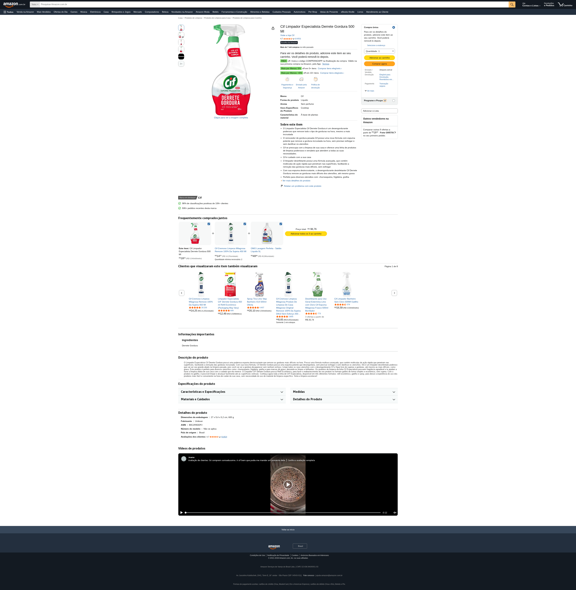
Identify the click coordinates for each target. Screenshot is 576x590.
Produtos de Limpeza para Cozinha (247, 18)
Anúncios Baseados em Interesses (315, 555)
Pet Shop (312, 12)
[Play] (180, 512)
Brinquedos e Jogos (121, 12)
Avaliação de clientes (198, 460)
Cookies (295, 555)
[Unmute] (394, 512)
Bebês (216, 12)
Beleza (165, 12)
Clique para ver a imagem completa (231, 117)
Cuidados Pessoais (282, 12)
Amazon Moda (203, 12)
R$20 (283, 61)
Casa (106, 12)
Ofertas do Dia (61, 12)
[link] (231, 233)
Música (83, 12)
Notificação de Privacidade (278, 555)
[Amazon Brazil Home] (274, 547)
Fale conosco (308, 575)
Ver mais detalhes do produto (296, 180)
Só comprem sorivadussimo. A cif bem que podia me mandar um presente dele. (247, 460)
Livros (360, 12)
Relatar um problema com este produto (302, 186)
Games (73, 12)
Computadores (152, 12)
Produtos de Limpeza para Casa (217, 18)
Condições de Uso (257, 555)
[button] (8, 12)
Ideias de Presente (329, 12)
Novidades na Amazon (182, 12)
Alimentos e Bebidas (260, 12)
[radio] (181, 28)
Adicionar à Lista (371, 111)
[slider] (283, 512)
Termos (325, 64)
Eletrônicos (95, 12)
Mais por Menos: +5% (291, 73)
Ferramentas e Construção (234, 12)
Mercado (138, 12)
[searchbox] (274, 4)
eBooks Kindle (347, 12)
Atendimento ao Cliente (377, 12)
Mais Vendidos (44, 12)
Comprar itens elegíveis (329, 68)
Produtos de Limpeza (193, 18)
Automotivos (299, 12)
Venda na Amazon (25, 12)
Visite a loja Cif (287, 35)
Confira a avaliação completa (301, 460)
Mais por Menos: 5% (291, 68)
